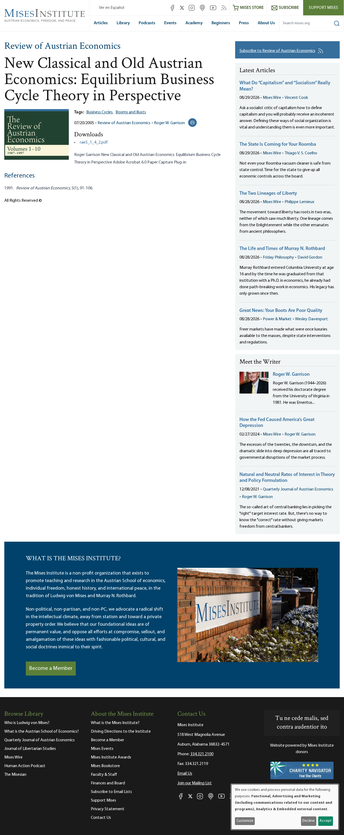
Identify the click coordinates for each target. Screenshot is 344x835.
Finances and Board (108, 783)
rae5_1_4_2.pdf (94, 142)
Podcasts (147, 23)
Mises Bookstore (105, 766)
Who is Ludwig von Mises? (26, 723)
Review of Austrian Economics (62, 47)
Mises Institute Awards (111, 757)
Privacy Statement (107, 809)
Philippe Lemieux (299, 202)
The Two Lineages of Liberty (268, 193)
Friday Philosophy (278, 257)
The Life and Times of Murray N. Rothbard (282, 248)
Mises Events (102, 749)
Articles (101, 23)
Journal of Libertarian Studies (30, 749)
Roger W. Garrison (169, 123)
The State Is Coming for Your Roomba (277, 144)
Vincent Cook (296, 98)
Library (123, 23)
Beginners (221, 23)
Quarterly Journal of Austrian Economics (298, 489)
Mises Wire (272, 98)
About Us (266, 23)
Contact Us (101, 818)
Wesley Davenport (311, 319)
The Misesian (15, 775)
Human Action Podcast (24, 766)
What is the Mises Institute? (115, 723)
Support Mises (323, 8)
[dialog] (285, 807)
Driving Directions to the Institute (121, 731)
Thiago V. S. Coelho (301, 153)
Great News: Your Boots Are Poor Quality (280, 310)
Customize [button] (244, 821)
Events (170, 23)
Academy (194, 23)
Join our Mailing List (194, 783)
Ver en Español (111, 8)
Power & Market (277, 319)
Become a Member (51, 668)
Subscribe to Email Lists (111, 792)
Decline (308, 821)
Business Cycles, (99, 112)
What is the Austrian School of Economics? (41, 731)
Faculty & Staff (104, 775)
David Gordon (310, 257)
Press (244, 23)
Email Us (184, 773)
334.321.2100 (201, 754)
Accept (325, 821)
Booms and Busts (131, 112)
